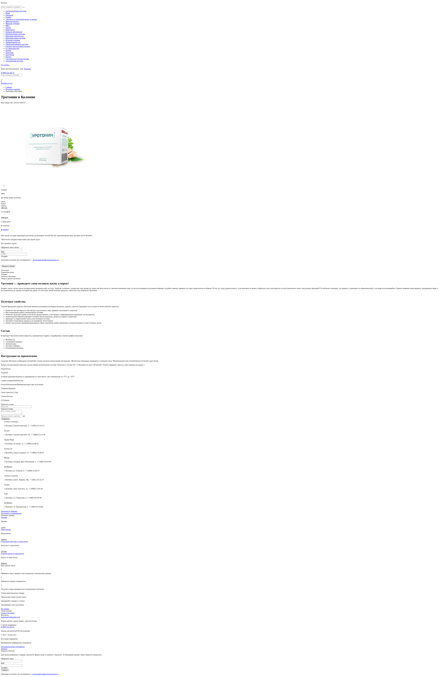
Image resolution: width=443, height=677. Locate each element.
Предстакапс (6, 529)
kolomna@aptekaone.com (10, 617)
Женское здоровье (13, 23)
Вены (8, 13)
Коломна (27, 69)
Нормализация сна (13, 42)
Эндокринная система (14, 61)
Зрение (8, 28)
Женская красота (12, 21)
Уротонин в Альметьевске (11, 513)
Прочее (8, 57)
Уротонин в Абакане (9, 511)
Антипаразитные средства (16, 11)
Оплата (4, 613)
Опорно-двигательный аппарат (18, 46)
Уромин (4, 517)
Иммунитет (10, 30)
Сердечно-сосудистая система (17, 59)
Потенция (9, 53)
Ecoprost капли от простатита (12, 554)
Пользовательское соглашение (13, 647)
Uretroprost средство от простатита (14, 542)
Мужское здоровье (13, 40)
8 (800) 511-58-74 (7, 73)
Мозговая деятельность (15, 36)
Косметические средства (15, 34)
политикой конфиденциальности (46, 260)
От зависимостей (12, 48)
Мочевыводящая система (15, 38)
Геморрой (9, 15)
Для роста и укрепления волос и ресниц (21, 19)
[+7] (3, 254)
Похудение (10, 55)
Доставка (10, 613)
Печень (8, 51)
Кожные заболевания (14, 32)
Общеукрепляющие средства (17, 44)
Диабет (8, 17)
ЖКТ (8, 26)
